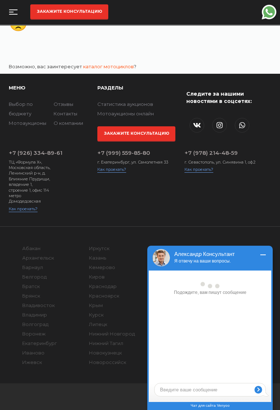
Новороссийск (107, 362)
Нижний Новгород (112, 334)
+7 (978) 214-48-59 (211, 152)
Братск (31, 286)
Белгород (34, 277)
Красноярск (104, 296)
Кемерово (102, 267)
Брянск (31, 296)
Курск (96, 315)
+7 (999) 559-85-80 (123, 152)
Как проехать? (23, 208)
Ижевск (32, 362)
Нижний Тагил (106, 343)
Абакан (31, 248)
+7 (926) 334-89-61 (30, 152)
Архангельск (38, 258)
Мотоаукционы (27, 123)
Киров (97, 277)
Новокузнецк (105, 353)
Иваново (33, 353)
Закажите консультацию (69, 11)
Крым (96, 305)
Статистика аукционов (125, 104)
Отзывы (63, 104)
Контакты (65, 113)
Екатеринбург (39, 343)
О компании (68, 123)
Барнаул (32, 267)
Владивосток (38, 305)
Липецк (98, 324)
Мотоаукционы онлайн (125, 113)
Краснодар (103, 286)
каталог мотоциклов (108, 66)
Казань (97, 258)
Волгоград (35, 324)
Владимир (34, 315)
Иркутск (99, 248)
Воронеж (34, 334)
